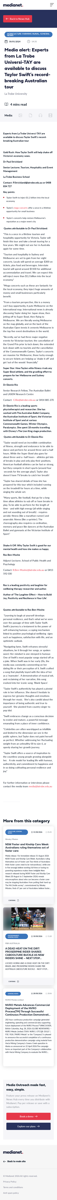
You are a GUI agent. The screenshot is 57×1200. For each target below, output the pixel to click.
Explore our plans (26, 1126)
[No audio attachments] (40, 115)
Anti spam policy (11, 1192)
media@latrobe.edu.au (40, 786)
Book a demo (26, 1116)
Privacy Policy (9, 1181)
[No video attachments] (50, 115)
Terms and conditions (13, 1187)
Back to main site (16, 1161)
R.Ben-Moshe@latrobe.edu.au (28, 570)
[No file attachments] (30, 115)
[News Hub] (13, 5)
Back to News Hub (19, 18)
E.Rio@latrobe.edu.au (24, 399)
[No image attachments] (20, 115)
